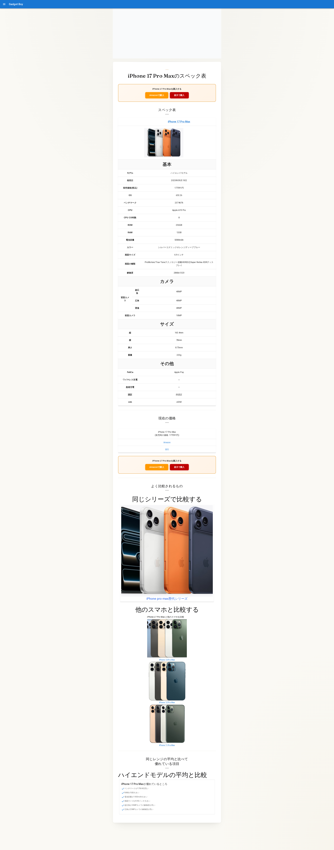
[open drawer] (4, 4)
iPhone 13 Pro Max (167, 660)
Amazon (167, 442)
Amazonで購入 (156, 95)
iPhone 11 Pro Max (167, 745)
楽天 (167, 449)
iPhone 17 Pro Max (179, 121)
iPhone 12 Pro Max (167, 702)
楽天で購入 (179, 95)
